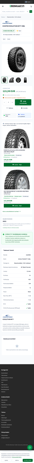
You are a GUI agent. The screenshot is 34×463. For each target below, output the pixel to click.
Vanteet (3, 391)
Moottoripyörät (5, 389)
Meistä (3, 415)
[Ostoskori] (31, 6)
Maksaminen (4, 400)
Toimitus (3, 402)
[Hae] (30, 11)
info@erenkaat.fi (5, 437)
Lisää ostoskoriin (23, 102)
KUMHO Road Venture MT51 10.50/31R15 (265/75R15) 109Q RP (14, 150)
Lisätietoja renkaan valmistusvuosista (11, 227)
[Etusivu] (17, 6)
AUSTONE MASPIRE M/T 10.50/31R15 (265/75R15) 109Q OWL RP (16, 192)
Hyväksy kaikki (27, 460)
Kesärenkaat (4, 373)
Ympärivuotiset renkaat (7, 377)
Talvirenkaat (4, 375)
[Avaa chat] (29, 447)
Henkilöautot (4, 380)
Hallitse (17, 460)
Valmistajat (4, 417)
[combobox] (14, 12)
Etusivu (3, 17)
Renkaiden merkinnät (6, 424)
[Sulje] (27, 11)
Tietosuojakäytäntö (6, 420)
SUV (2, 382)
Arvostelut (4, 422)
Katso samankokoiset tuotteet (11, 211)
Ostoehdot (4, 407)
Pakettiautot (4, 384)
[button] (4, 39)
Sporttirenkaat (5, 387)
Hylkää (6, 460)
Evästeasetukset (5, 427)
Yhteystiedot (4, 435)
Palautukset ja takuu (6, 404)
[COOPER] (9, 22)
